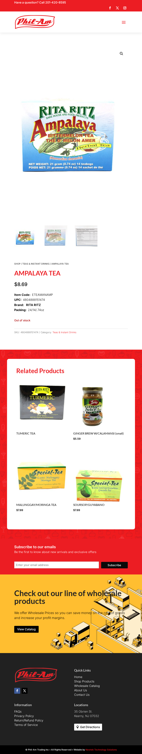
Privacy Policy (24, 716)
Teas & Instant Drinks (36, 263)
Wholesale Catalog (87, 686)
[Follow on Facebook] (110, 8)
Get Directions (90, 727)
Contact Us (81, 694)
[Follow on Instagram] (125, 8)
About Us (80, 690)
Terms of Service (26, 725)
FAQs (17, 711)
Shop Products (84, 681)
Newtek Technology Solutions (101, 749)
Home (78, 677)
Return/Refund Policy (28, 720)
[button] (121, 53)
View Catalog (26, 629)
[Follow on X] (117, 8)
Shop (17, 263)
